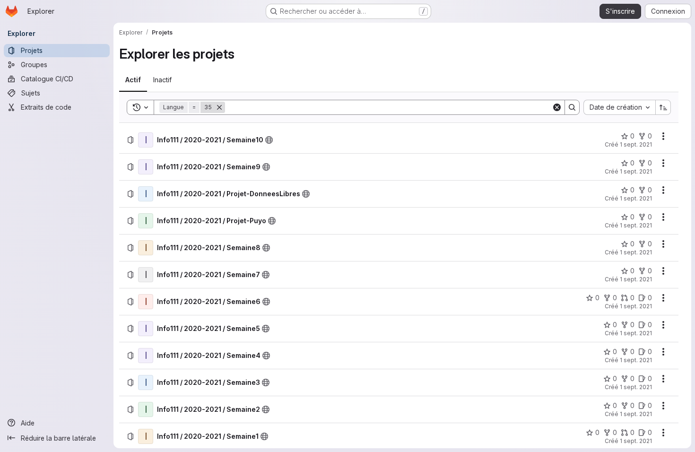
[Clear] (557, 107)
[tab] (133, 80)
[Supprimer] (219, 107)
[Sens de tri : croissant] (663, 107)
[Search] (572, 107)
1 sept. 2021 (636, 144)
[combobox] (619, 107)
